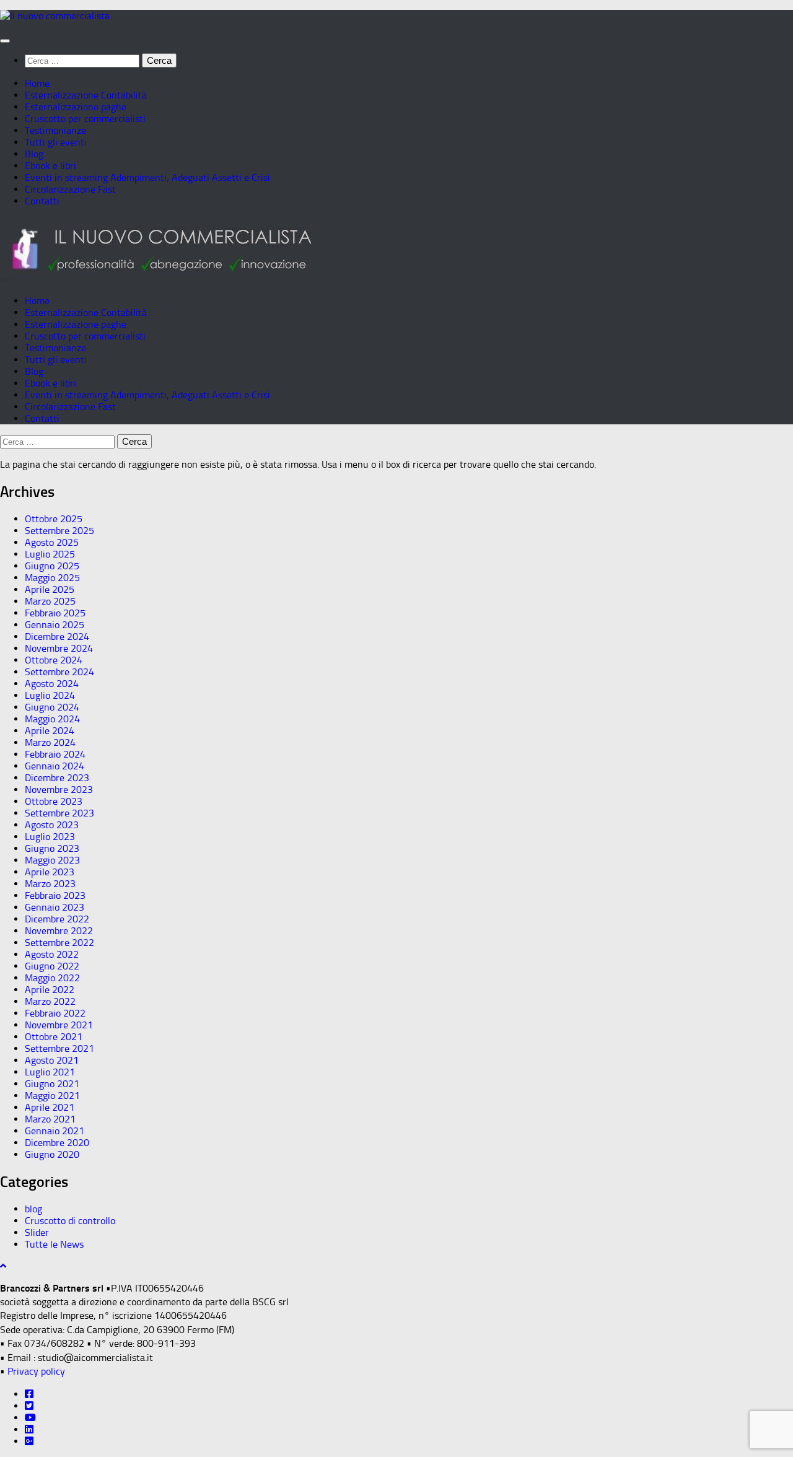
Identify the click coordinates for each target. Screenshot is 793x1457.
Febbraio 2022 (55, 1013)
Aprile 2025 (49, 589)
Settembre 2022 (59, 942)
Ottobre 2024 (53, 660)
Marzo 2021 (50, 1119)
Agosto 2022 (52, 954)
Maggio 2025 (52, 578)
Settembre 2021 (59, 1048)
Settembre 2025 (59, 530)
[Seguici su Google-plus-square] (29, 1441)
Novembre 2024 (59, 648)
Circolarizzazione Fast (70, 189)
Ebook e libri (50, 166)
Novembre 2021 (59, 1025)
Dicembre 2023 (57, 778)
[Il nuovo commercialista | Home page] (55, 16)
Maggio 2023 (52, 860)
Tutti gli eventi (56, 142)
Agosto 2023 (52, 825)
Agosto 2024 (52, 683)
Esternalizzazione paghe (75, 107)
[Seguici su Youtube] (30, 1418)
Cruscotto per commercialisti (85, 119)
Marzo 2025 (50, 601)
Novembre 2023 (59, 789)
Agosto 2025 (52, 542)
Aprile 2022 (49, 989)
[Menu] (5, 41)
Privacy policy (36, 1371)
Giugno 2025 (52, 566)
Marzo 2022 (50, 1001)
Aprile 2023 (49, 872)
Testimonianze (55, 130)
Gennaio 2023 (54, 907)
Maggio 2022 (52, 978)
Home (37, 83)
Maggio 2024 (52, 719)
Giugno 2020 (52, 1154)
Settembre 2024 (59, 672)
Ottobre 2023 (53, 801)
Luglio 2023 (50, 836)
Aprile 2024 (49, 731)
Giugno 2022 (52, 966)
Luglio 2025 (50, 554)
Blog (34, 154)
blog (33, 1209)
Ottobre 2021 (53, 1037)
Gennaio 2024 (54, 766)
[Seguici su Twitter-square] (29, 1406)
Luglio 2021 (50, 1072)
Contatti (42, 201)
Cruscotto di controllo (70, 1221)
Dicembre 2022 (57, 919)
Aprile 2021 (49, 1107)
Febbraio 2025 (55, 613)
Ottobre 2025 (53, 519)
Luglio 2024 (50, 695)
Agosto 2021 (52, 1060)
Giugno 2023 (52, 848)
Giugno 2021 (52, 1084)
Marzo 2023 (50, 884)
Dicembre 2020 (57, 1143)
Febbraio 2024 (55, 754)
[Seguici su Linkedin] (29, 1429)
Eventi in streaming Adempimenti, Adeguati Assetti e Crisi (147, 177)
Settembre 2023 (59, 813)
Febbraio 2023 (55, 895)
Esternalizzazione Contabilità (86, 95)
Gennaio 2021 (54, 1131)
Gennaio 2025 (54, 625)
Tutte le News (54, 1244)
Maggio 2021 (52, 1095)
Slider (37, 1232)
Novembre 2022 (59, 931)
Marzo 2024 (50, 742)
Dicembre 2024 (57, 636)
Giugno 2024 (52, 707)
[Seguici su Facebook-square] (29, 1394)
